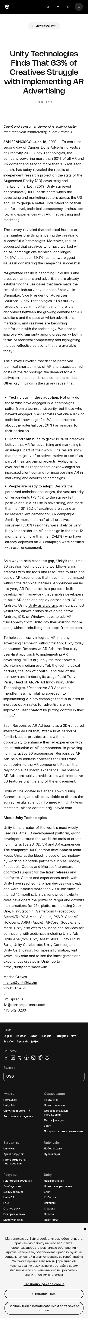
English (7, 1036)
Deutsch (21, 1036)
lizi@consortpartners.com (24, 1005)
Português (61, 1036)
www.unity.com (15, 956)
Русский (22, 1041)
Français (46, 1036)
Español (8, 1041)
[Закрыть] (85, 1229)
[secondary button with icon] (79, 7)
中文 (73, 1036)
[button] (44, 25)
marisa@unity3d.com (20, 982)
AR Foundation (31, 589)
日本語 (33, 1036)
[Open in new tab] (28, 1111)
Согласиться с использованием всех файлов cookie (44, 1308)
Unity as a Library (42, 605)
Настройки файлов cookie (43, 1284)
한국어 (35, 1041)
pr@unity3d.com (58, 808)
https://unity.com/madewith (25, 967)
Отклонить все (44, 1294)
